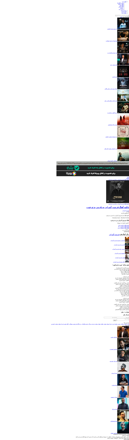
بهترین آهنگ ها (120, 3)
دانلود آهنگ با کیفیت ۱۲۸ (123, 225)
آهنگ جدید (124, 1)
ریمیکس (122, 8)
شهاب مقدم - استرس (56, 324)
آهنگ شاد (122, 5)
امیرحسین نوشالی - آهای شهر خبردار (69, 324)
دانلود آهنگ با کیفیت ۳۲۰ (123, 226)
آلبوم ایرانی (123, 11)
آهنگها (127, 178)
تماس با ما (124, 13)
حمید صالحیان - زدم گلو (83, 324)
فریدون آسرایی (125, 210)
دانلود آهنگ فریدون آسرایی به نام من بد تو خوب (118, 179)
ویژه (119, 228)
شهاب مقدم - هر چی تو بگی (94, 324)
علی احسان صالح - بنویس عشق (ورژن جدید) (119, 324)
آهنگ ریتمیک (121, 4)
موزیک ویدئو (123, 10)
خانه (128, 177)
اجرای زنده (121, 9)
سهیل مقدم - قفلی (105, 324)
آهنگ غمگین (121, 6)
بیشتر (121, 16)
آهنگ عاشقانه (123, 228)
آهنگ (128, 228)
